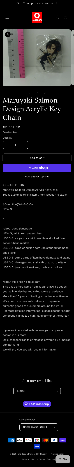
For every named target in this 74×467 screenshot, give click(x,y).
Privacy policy (29, 459)
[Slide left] (29, 93)
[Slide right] (45, 93)
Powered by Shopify (38, 454)
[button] (7, 17)
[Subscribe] (57, 391)
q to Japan (23, 454)
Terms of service (47, 459)
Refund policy (57, 454)
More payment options (37, 176)
